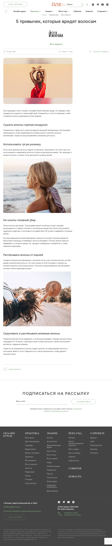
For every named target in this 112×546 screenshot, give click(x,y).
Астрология (52, 441)
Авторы (71, 438)
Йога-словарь (74, 453)
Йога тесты (51, 455)
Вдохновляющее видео (54, 446)
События (77, 11)
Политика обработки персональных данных (22, 511)
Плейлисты (51, 470)
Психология (52, 477)
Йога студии (73, 449)
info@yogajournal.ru (11, 507)
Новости (89, 11)
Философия (52, 481)
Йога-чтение (52, 458)
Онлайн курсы (19, 11)
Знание (48, 11)
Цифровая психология (52, 486)
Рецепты (71, 457)
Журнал (93, 438)
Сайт (92, 441)
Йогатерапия (30, 460)
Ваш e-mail (20, 401)
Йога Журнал (56, 44)
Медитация (29, 472)
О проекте (101, 11)
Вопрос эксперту (32, 453)
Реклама (93, 449)
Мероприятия (96, 445)
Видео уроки (30, 449)
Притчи (50, 474)
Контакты (94, 453)
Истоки (50, 438)
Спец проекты (31, 483)
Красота (28, 468)
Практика (34, 11)
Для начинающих (32, 441)
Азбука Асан (73, 460)
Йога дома (29, 438)
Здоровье (29, 457)
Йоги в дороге (31, 464)
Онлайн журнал (53, 466)
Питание (28, 479)
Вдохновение (52, 491)
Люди (49, 462)
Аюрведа (29, 445)
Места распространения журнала (76, 443)
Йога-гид (63, 11)
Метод (27, 476)
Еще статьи (51, 451)
